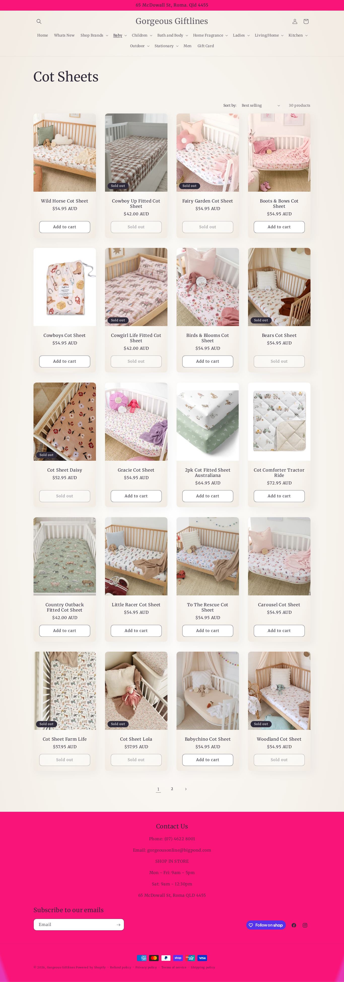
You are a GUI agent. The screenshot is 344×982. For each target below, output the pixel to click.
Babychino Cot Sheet (208, 739)
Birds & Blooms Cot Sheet (207, 338)
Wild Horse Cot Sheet (64, 201)
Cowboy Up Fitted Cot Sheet (136, 203)
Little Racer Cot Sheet (136, 605)
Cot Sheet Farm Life (65, 739)
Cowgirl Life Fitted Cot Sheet (136, 338)
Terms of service (174, 967)
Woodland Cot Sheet (279, 739)
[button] (39, 21)
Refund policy (120, 967)
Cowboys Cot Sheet (65, 335)
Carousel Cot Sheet (279, 605)
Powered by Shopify (91, 967)
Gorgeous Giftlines (61, 967)
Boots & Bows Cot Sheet (279, 203)
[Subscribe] (118, 925)
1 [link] (158, 789)
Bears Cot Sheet (279, 335)
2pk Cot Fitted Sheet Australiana (208, 473)
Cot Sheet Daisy (64, 470)
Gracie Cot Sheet (136, 470)
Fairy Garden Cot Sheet (207, 201)
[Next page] (185, 789)
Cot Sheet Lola (136, 739)
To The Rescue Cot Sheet (207, 607)
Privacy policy (146, 967)
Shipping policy (203, 967)
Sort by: (230, 105)
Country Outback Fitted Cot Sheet (65, 607)
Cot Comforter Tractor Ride (279, 473)
